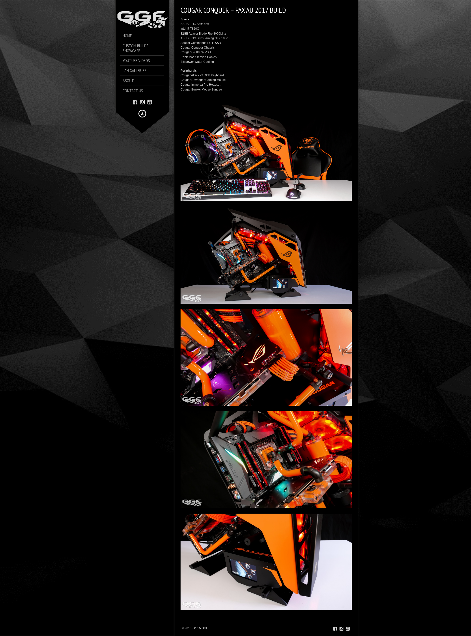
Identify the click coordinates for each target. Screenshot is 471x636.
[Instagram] (142, 101)
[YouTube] (149, 101)
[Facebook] (135, 101)
